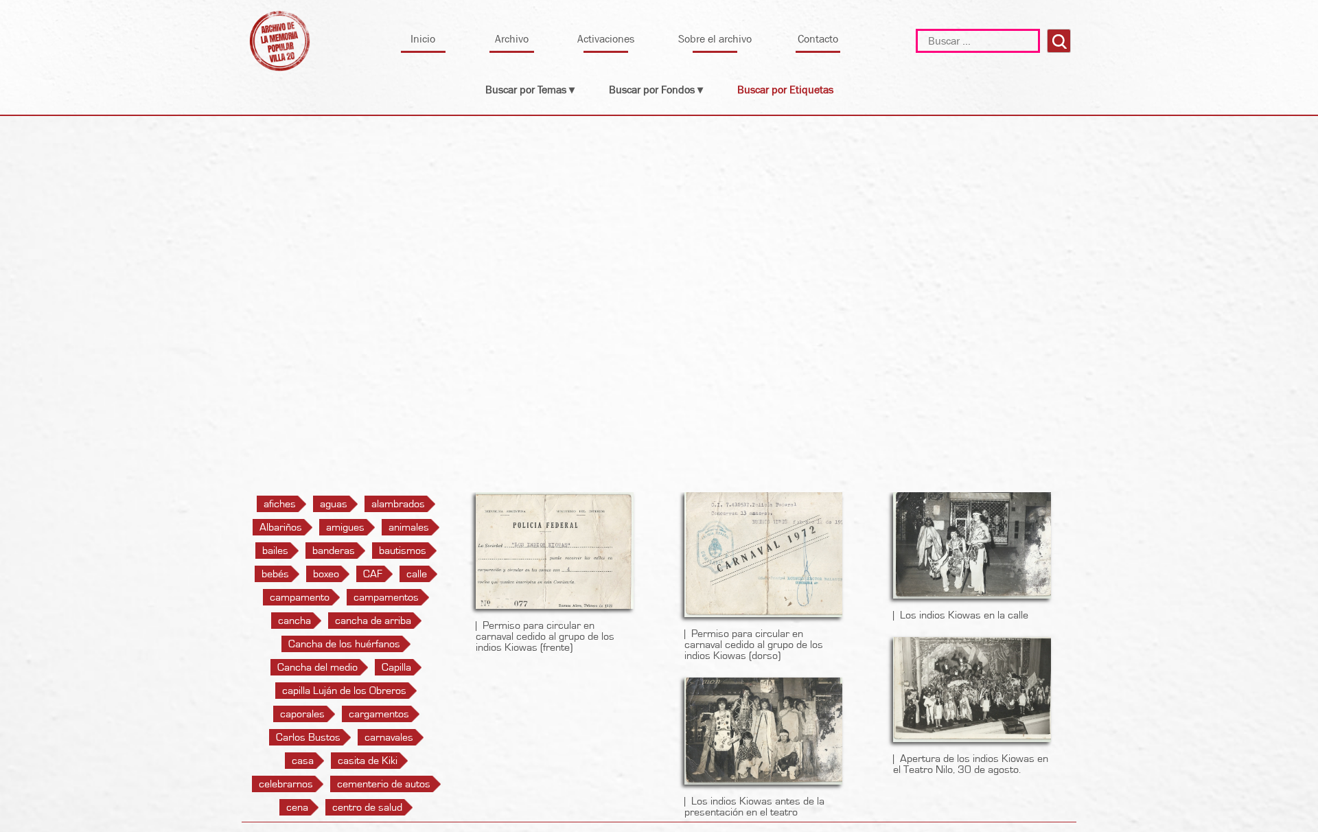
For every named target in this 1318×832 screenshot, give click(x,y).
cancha (294, 620)
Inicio (423, 39)
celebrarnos (286, 783)
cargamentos (379, 713)
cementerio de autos (383, 783)
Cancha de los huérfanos (344, 643)
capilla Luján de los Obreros (344, 690)
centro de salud (367, 807)
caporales (302, 713)
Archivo (512, 39)
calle (416, 573)
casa (303, 760)
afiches (280, 503)
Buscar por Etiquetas (785, 89)
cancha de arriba (373, 620)
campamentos (386, 597)
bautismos (402, 550)
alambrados (398, 503)
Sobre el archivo (715, 39)
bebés (275, 573)
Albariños (280, 527)
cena (297, 807)
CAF (372, 573)
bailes (275, 550)
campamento (300, 597)
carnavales (389, 737)
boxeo (326, 573)
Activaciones (605, 39)
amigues (345, 527)
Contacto (818, 39)
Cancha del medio (317, 667)
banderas (333, 550)
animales (409, 527)
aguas (333, 503)
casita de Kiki (367, 760)
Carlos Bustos (308, 737)
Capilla (396, 667)
